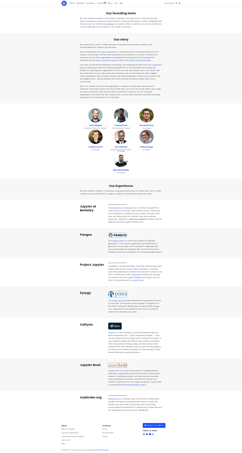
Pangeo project (118, 241)
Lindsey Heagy (146, 147)
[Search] (176, 3)
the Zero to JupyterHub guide (104, 60)
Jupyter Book (138, 280)
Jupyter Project (132, 269)
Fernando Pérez (146, 125)
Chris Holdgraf (95, 125)
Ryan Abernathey (121, 170)
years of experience (109, 52)
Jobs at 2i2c (66, 440)
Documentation (108, 433)
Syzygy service (118, 300)
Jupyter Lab (151, 277)
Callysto (111, 333)
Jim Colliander (121, 147)
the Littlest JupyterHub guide (138, 60)
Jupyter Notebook (134, 277)
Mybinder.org (113, 399)
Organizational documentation (72, 436)
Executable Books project (135, 385)
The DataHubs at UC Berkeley (120, 208)
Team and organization (69, 433)
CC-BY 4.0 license (102, 450)
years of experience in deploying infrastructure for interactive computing (109, 21)
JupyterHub (136, 274)
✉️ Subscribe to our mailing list (154, 425)
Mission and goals (68, 429)
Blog (63, 444)
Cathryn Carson (95, 147)
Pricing (104, 436)
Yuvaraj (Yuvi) (121, 125)
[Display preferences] (180, 3)
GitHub (104, 429)
